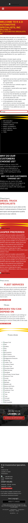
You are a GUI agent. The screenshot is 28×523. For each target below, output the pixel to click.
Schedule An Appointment (14, 418)
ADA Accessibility (13, 509)
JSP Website (24, 505)
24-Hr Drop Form (5, 509)
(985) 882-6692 (9, 476)
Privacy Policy (11, 510)
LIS (17, 513)
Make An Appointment (7, 488)
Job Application (21, 509)
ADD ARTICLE (12, 513)
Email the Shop (8, 478)
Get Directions (4, 473)
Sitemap (17, 510)
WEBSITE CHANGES (14, 501)
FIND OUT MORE (5, 300)
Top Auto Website (14, 507)
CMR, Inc (19, 505)
